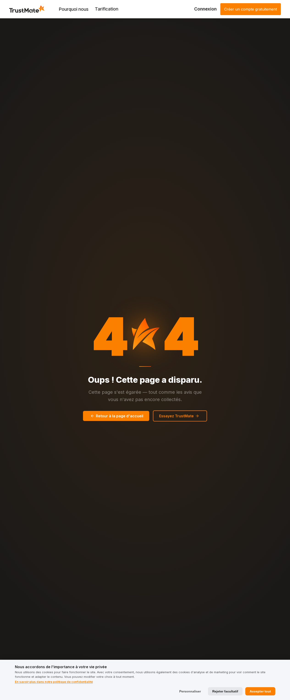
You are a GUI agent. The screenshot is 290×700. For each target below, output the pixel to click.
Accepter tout (260, 691)
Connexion (205, 9)
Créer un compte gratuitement (250, 9)
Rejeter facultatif (225, 691)
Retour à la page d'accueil (119, 416)
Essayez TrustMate (176, 416)
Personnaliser (190, 691)
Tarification (106, 9)
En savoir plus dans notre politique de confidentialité (54, 682)
